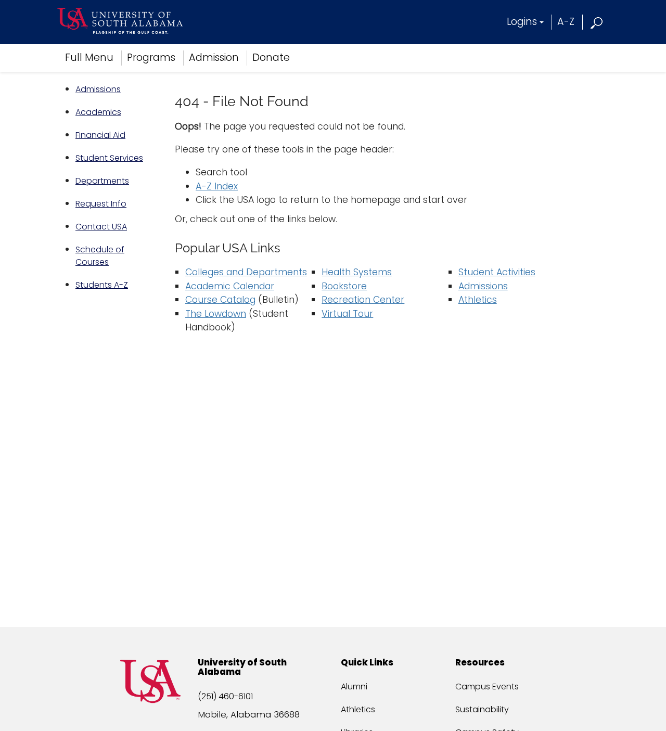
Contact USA (101, 227)
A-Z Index (217, 186)
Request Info (100, 204)
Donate (271, 57)
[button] (597, 21)
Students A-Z (101, 285)
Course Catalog (220, 299)
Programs (151, 57)
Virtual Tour (347, 313)
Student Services (109, 158)
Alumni (354, 686)
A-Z (565, 22)
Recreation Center (363, 299)
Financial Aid (100, 135)
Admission (214, 57)
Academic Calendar (229, 286)
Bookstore (344, 286)
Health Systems (357, 272)
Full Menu (89, 57)
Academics (98, 112)
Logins (522, 22)
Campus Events (487, 686)
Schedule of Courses (99, 255)
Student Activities (496, 272)
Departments (102, 181)
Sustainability (482, 709)
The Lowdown (215, 313)
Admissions (98, 89)
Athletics (477, 299)
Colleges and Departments (246, 272)
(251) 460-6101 (225, 696)
